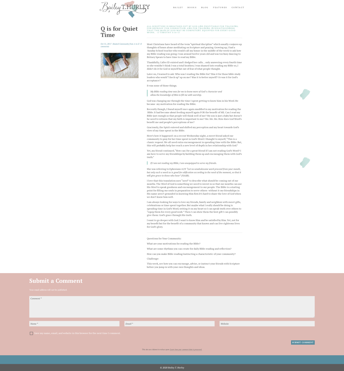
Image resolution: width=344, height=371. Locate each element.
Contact (238, 7)
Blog (205, 7)
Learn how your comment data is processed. (186, 349)
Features (220, 7)
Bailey (178, 7)
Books (192, 7)
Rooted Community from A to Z (126, 44)
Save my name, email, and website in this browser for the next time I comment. (77, 333)
